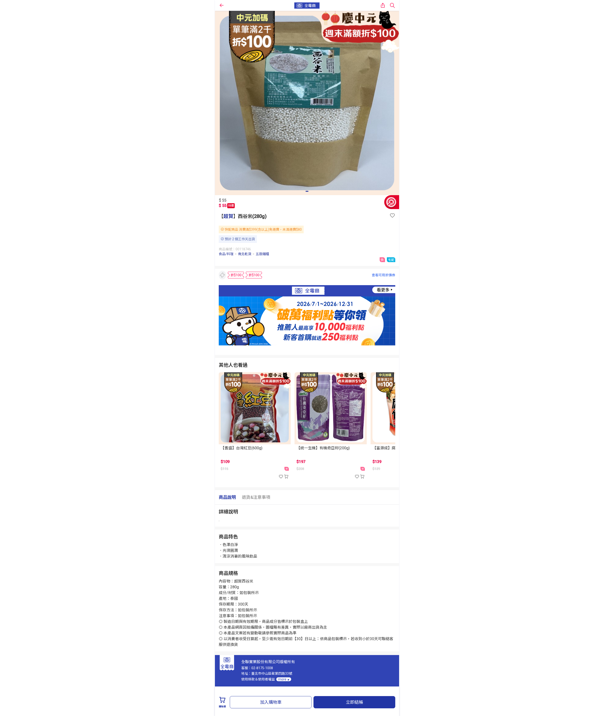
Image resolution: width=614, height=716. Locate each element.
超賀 (228, 216)
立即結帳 (354, 702)
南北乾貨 (244, 254)
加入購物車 (271, 702)
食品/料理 (226, 254)
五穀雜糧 (262, 254)
